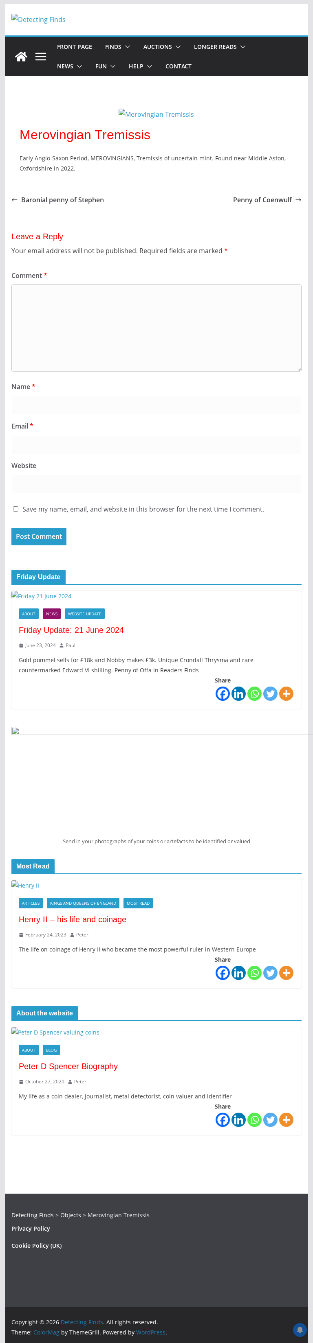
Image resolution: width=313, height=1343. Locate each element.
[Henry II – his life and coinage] (156, 885)
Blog (51, 1050)
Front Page (74, 46)
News (65, 66)
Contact (178, 66)
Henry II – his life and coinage (72, 919)
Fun (101, 66)
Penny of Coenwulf (262, 199)
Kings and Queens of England (83, 903)
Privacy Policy (30, 1228)
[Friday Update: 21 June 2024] (156, 596)
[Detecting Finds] (21, 56)
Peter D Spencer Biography (68, 1066)
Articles (31, 903)
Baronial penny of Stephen (62, 199)
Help (136, 66)
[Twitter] (270, 694)
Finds (113, 46)
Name (23, 386)
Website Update (84, 614)
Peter (82, 934)
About (28, 614)
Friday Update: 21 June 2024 (71, 630)
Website (23, 465)
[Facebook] (223, 694)
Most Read (138, 903)
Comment (29, 275)
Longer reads (215, 46)
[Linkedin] (238, 694)
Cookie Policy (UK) (36, 1245)
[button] (125, 46)
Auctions (157, 46)
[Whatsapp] (254, 694)
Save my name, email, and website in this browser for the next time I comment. (143, 509)
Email (22, 426)
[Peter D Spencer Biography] (156, 1032)
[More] (286, 694)
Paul (70, 645)
